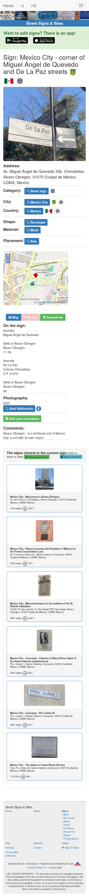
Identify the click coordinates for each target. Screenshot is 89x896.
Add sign (9, 847)
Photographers (71, 838)
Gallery (65, 843)
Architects (68, 828)
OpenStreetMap (45, 302)
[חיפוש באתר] (22, 5)
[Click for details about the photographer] (38, 409)
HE (34, 5)
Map (15, 317)
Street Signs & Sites (44, 23)
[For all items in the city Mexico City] (73, 71)
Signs (65, 811)
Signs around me (38, 457)
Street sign (38, 191)
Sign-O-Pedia (71, 847)
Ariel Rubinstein (20, 408)
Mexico (35, 211)
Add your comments (23, 418)
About (37, 811)
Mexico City (39, 202)
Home (8, 5)
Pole (33, 241)
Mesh (66, 814)
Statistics (38, 843)
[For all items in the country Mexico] (8, 80)
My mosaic (69, 817)
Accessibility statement (11, 853)
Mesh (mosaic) (72, 456)
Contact (38, 847)
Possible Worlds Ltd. (37, 867)
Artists (66, 824)
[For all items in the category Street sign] (20, 80)
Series (66, 821)
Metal (34, 230)
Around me (69, 831)
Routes (67, 835)
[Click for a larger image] (44, 124)
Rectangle (37, 222)
